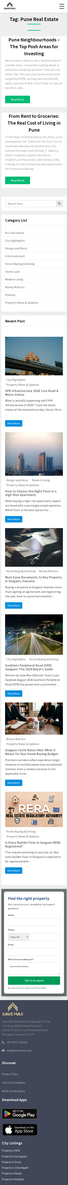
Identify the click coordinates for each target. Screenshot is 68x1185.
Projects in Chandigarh (15, 1167)
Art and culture (14, 233)
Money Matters (15, 287)
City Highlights (15, 240)
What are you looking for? (21, 959)
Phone (11, 929)
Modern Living (14, 279)
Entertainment (15, 256)
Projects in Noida (12, 1173)
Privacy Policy (41, 988)
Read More (17, 99)
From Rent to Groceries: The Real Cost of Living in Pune (34, 123)
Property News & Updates (21, 302)
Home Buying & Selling (20, 264)
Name (11, 915)
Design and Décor (16, 248)
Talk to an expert (34, 980)
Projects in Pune (11, 1162)
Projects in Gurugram (14, 1156)
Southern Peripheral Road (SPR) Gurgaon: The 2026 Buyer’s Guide (29, 667)
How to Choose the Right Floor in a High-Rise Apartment (30, 493)
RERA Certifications (13, 1091)
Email (10, 944)
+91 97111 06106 (16, 1042)
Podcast (10, 295)
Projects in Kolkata (13, 1179)
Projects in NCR (11, 1150)
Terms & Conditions (13, 1082)
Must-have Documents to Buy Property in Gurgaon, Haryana (33, 579)
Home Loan (12, 271)
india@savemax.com (19, 1050)
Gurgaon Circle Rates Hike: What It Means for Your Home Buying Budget (31, 752)
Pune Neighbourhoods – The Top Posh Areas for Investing (34, 46)
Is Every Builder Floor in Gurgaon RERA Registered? (32, 844)
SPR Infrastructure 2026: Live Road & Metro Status (32, 393)
